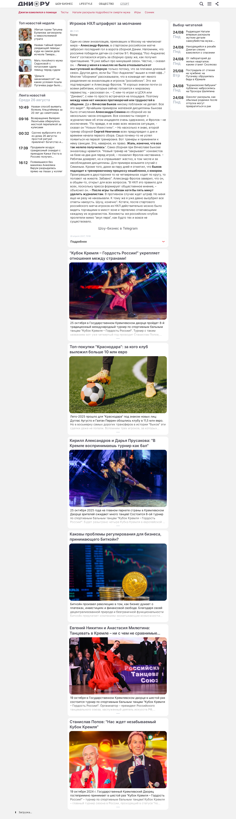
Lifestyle (85, 3)
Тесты (64, 12)
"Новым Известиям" (99, 127)
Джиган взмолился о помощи (37, 12)
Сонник (149, 12)
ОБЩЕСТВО (106, 3)
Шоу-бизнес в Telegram (118, 228)
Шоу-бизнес (64, 3)
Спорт (124, 3)
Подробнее (78, 241)
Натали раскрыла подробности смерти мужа (101, 12)
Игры (137, 12)
